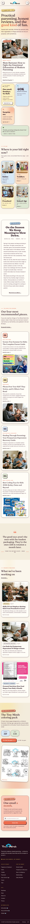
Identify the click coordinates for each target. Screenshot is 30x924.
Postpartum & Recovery (21, 869)
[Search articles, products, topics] (27, 2)
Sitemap (24, 922)
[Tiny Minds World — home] (15, 2)
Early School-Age (5, 877)
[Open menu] (2, 2)
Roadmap (3, 890)
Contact (3, 898)
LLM (28, 922)
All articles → (4, 577)
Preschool (3, 875)
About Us (3, 895)
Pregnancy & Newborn (6, 867)
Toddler (3, 872)
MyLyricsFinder (5, 910)
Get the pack (9, 740)
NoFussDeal (4, 908)
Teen (2, 882)
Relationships (19, 875)
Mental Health (19, 867)
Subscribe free (7, 103)
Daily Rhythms (19, 877)
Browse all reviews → (6, 327)
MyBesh (3, 913)
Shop (2, 893)
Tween (2, 880)
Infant (2, 869)
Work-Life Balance (20, 872)
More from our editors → (15, 292)
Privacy (3, 901)
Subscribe (15, 823)
